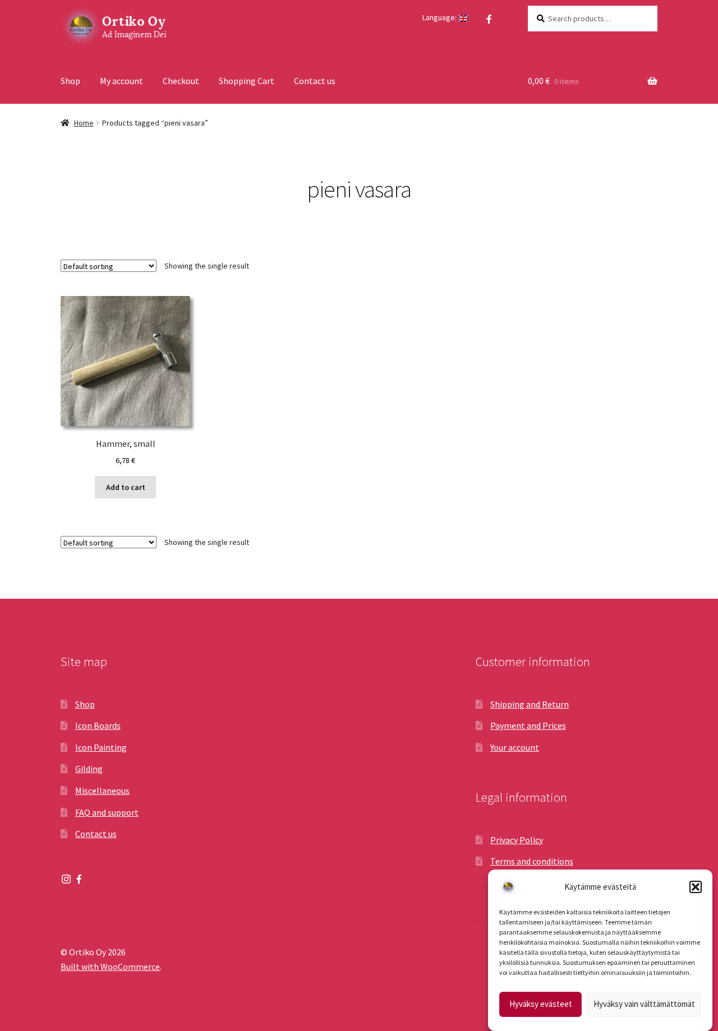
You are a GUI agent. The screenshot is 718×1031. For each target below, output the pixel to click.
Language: (440, 17)
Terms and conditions (531, 861)
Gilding (89, 768)
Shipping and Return (529, 704)
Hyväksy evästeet (540, 1004)
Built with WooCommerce (110, 966)
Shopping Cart (246, 80)
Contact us (314, 80)
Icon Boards (98, 725)
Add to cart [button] (125, 487)
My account (121, 80)
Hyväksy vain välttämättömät (644, 1004)
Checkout (181, 80)
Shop (70, 80)
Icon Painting (101, 747)
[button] (695, 887)
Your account (514, 747)
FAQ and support (107, 812)
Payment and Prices (528, 725)
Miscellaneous (102, 790)
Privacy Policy (516, 839)
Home (84, 123)
